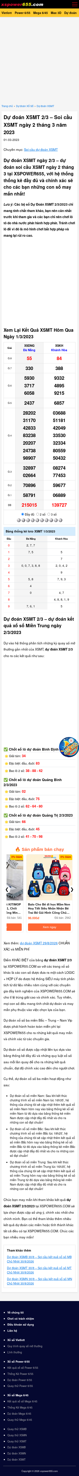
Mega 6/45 (40, 13)
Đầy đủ (29, 514)
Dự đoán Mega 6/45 (19, 1413)
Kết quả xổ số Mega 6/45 (22, 1401)
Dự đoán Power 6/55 (19, 1380)
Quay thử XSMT (17, 1441)
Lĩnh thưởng (14, 1352)
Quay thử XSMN (17, 1435)
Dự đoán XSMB (16, 1447)
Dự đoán (70, 13)
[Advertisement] (39, 59)
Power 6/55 (22, 13)
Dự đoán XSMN (16, 1453)
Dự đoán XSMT (16, 1459)
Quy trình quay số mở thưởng (24, 1346)
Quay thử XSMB (17, 1429)
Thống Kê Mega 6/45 (19, 1407)
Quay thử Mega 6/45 (19, 1420)
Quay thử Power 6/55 (20, 1386)
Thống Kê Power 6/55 (20, 1374)
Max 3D (56, 13)
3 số (53, 514)
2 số (42, 514)
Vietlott (6, 13)
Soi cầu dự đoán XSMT (41, 149)
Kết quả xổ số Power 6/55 (22, 1368)
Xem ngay (49, 927)
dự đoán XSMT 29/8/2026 (39, 943)
